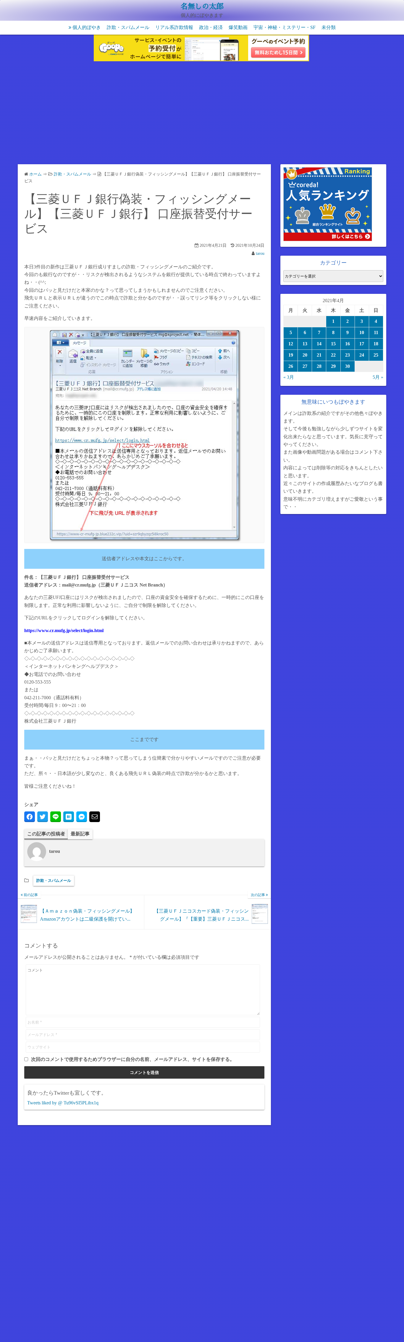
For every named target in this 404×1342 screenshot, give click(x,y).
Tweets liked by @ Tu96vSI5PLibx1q (62, 1102)
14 (319, 343)
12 (290, 343)
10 (361, 332)
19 (290, 354)
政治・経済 (211, 27)
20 (305, 354)
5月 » (378, 377)
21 (319, 354)
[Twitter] (42, 816)
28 (319, 366)
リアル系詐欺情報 (174, 27)
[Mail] (94, 816)
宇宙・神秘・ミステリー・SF (284, 27)
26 (290, 366)
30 (347, 366)
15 (333, 343)
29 (333, 366)
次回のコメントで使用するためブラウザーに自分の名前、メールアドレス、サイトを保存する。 (133, 1059)
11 (376, 332)
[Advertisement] (202, 114)
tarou (260, 253)
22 (333, 354)
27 (305, 366)
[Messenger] (81, 816)
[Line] (55, 816)
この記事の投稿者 (46, 833)
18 (376, 343)
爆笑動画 (238, 27)
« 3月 (288, 377)
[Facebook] (29, 816)
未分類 (328, 27)
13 (305, 343)
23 (347, 354)
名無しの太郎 (202, 6)
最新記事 (80, 833)
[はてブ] (68, 816)
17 (361, 343)
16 (347, 343)
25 (376, 354)
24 (361, 354)
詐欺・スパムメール (128, 27)
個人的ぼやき (86, 27)
